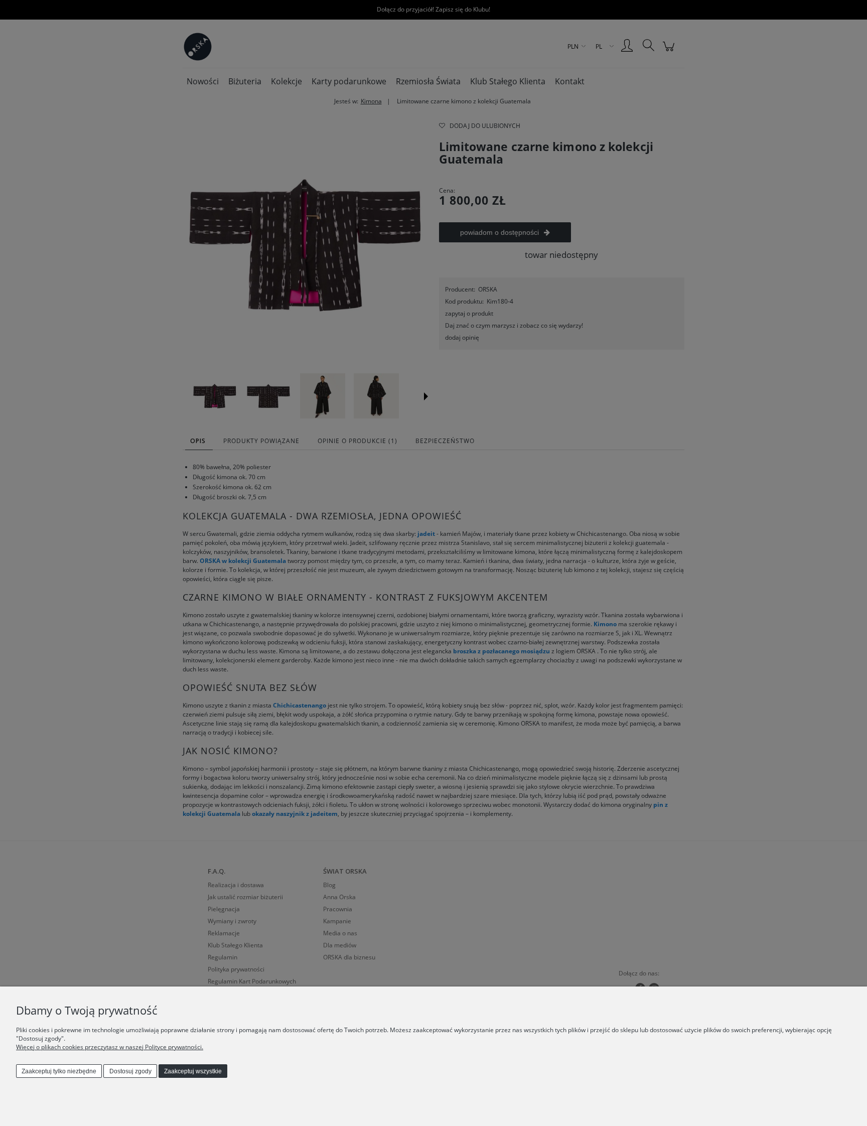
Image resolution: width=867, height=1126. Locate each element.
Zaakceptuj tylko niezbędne (59, 1071)
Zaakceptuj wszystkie (193, 1071)
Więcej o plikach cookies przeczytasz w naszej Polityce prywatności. (109, 1047)
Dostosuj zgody (130, 1071)
